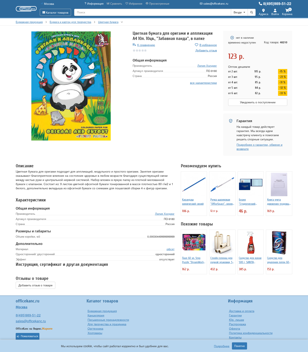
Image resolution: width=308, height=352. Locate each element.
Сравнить (115, 3)
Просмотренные (158, 3)
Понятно (239, 346)
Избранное (135, 3)
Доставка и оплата (241, 311)
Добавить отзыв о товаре (35, 285)
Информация (95, 3)
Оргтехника (95, 328)
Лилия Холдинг (207, 65)
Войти (275, 14)
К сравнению (146, 45)
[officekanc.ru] (26, 9)
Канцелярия (96, 315)
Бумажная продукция (102, 311)
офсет (171, 249)
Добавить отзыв (206, 50)
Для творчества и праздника (107, 324)
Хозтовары (95, 333)
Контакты (235, 337)
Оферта (234, 328)
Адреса (263, 14)
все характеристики (203, 82)
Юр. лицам (236, 319)
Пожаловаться (29, 336)
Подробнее (221, 346)
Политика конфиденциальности (251, 333)
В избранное (208, 45)
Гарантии (235, 315)
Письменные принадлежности (108, 319)
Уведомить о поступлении (258, 102)
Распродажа (237, 324)
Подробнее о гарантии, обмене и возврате (259, 146)
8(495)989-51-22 (277, 3)
